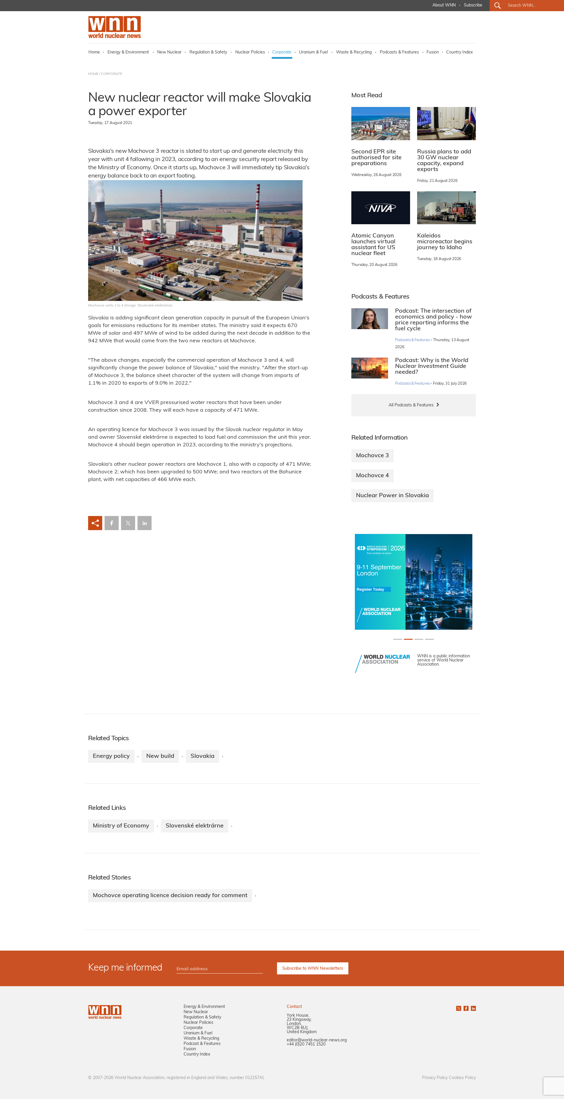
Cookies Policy (462, 1078)
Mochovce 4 (372, 476)
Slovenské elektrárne (195, 826)
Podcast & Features (202, 1044)
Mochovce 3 (372, 456)
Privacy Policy (435, 1078)
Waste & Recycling (354, 52)
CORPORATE (111, 74)
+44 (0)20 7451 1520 (306, 1044)
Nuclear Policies (250, 52)
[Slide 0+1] (397, 639)
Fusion (433, 52)
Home (94, 52)
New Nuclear (169, 52)
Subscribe (473, 5)
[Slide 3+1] (429, 639)
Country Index (459, 52)
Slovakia (202, 756)
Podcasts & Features (399, 52)
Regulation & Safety (208, 52)
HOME (93, 74)
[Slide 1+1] (408, 639)
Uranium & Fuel (313, 52)
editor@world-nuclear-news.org (317, 1040)
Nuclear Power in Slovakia (392, 496)
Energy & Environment (128, 52)
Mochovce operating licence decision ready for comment (170, 896)
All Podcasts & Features (411, 405)
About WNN (444, 5)
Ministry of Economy (121, 826)
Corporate (281, 52)
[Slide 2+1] (418, 639)
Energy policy (111, 756)
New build (160, 756)
